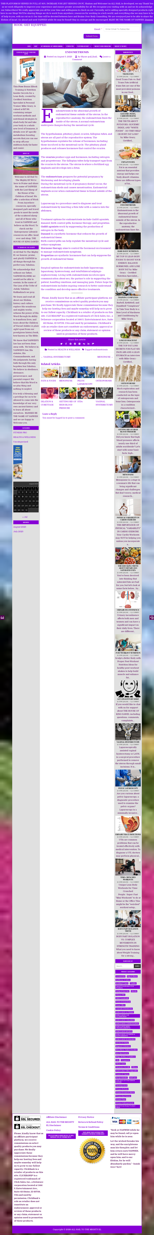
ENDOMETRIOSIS (77, 52)
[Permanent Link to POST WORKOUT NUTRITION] (128, 642)
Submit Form (92, 36)
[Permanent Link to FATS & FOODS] (49, 372)
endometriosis (100, 349)
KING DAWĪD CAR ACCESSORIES (122, 1015)
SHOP (35, 46)
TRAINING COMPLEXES (128, 297)
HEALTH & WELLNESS (69, 349)
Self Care (133, 1077)
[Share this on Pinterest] (70, 344)
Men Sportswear (122, 1053)
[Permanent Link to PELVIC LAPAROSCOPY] (86, 372)
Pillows (134, 1067)
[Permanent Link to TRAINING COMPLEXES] (128, 287)
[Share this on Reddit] (75, 344)
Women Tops (120, 1099)
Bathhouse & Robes (123, 980)
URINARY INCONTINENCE (128, 610)
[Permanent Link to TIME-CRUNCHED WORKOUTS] (128, 867)
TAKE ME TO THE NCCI (120, 46)
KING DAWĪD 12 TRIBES (124, 1012)
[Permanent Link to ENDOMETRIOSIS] (128, 194)
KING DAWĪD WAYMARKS (125, 1039)
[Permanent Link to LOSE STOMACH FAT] (128, 330)
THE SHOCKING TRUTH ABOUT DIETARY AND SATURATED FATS (128, 568)
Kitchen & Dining (122, 1043)
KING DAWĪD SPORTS (124, 1031)
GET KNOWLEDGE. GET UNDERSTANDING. (52, 46)
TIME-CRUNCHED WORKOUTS (128, 878)
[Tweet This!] (61, 344)
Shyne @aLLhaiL (89, 57)
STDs (80, 401)
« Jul (24, 517)
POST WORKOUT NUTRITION (128, 653)
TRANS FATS (128, 74)
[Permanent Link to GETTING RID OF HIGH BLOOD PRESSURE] (68, 393)
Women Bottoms (122, 1089)
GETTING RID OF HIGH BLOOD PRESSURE (67, 404)
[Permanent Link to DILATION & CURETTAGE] (49, 393)
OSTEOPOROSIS (104, 381)
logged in (60, 418)
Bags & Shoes (132, 976)
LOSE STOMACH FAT (128, 340)
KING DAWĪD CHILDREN (125, 1020)
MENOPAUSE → (105, 357)
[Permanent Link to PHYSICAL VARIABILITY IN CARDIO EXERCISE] (128, 507)
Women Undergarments (125, 1103)
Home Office (120, 1005)
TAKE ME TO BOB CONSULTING (102, 46)
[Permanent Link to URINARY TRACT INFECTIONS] (128, 824)
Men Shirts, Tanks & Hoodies (126, 1050)
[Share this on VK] (79, 344)
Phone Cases (120, 1064)
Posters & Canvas (122, 1074)
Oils (117, 1060)
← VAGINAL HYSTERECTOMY (56, 357)
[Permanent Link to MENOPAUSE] (68, 372)
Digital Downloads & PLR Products (125, 987)
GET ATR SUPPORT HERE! (128, 699)
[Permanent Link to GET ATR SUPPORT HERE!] (128, 688)
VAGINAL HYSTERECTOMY (128, 742)
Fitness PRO (120, 995)
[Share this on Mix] (93, 344)
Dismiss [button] (149, 20)
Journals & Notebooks (124, 1009)
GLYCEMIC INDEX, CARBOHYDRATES (128, 115)
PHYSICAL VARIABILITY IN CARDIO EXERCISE (128, 518)
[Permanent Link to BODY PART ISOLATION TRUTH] (128, 918)
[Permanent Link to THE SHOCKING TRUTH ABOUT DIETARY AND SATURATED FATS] (128, 555)
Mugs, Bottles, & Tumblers (125, 1057)
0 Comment (135, 76)
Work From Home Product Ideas (125, 1106)
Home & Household (123, 1002)
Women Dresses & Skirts (125, 1092)
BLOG (29, 46)
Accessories (120, 976)
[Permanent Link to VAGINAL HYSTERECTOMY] (104, 393)
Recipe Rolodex (121, 1077)
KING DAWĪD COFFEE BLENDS (127, 1023)
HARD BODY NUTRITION (128, 251)
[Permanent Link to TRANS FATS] (128, 63)
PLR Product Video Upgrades (126, 1071)
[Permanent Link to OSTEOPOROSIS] (104, 372)
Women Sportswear (123, 1096)
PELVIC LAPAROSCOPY (128, 788)
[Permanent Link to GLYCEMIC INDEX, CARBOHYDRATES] (128, 103)
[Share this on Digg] (84, 344)
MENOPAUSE (65, 381)
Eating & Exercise (122, 991)
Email (97, 29)
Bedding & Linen (122, 983)
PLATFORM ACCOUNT (83, 46)
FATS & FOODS (48, 381)
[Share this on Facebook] (66, 344)
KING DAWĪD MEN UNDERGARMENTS (123, 1027)
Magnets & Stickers (123, 1046)
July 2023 (18, 531)
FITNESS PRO (70, 46)
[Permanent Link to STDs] (86, 393)
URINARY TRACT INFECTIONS (128, 834)
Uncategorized (20, 442)
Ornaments (125, 1060)
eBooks (134, 991)
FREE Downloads (122, 998)
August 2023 (19, 527)
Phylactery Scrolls (122, 1067)
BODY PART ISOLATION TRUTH (128, 930)
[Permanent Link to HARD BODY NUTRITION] (128, 241)
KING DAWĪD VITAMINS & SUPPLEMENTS (125, 1035)
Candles (133, 983)
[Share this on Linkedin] (88, 344)
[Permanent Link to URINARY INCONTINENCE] (128, 599)
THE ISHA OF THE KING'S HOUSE (125, 1081)
